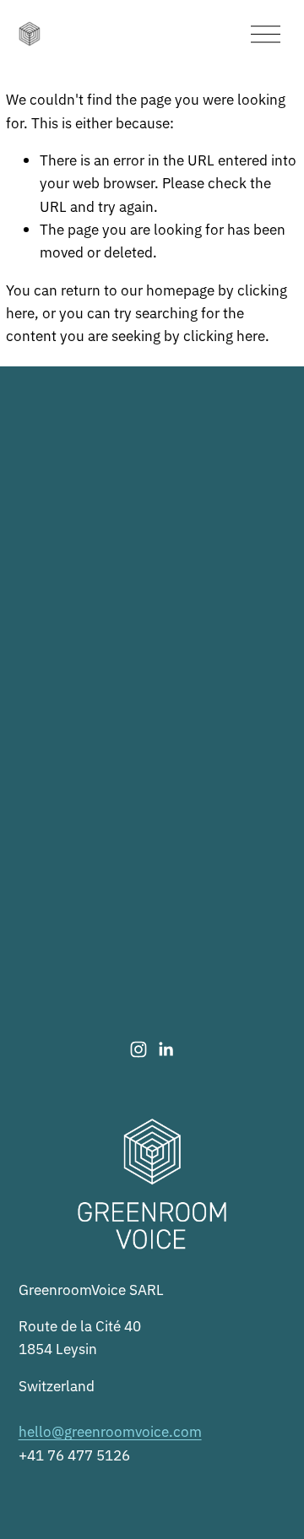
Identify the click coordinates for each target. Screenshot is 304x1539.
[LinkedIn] (165, 1049)
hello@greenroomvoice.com (110, 1430)
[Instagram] (138, 1049)
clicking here (224, 334)
